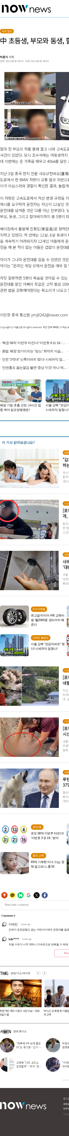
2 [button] (66, 1080)
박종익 (4, 57)
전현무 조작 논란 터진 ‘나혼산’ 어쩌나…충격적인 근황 (28, 1066)
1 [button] (64, 1080)
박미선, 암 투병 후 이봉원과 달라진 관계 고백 (49, 1012)
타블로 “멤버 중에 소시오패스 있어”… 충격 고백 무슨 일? (28, 1047)
